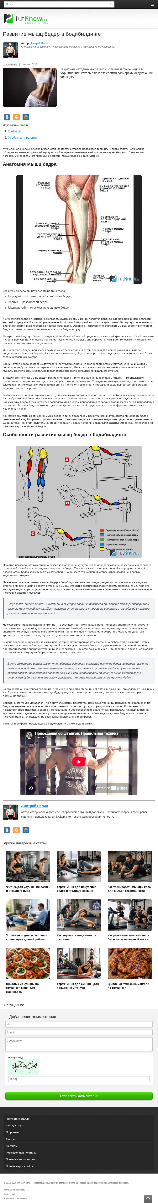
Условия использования (15, 1198)
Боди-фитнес (10, 64)
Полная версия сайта (19, 1166)
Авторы (10, 1139)
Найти (111, 4)
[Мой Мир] (26, 117)
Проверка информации (20, 1159)
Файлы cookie (10, 1194)
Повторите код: (15, 1057)
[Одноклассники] (16, 117)
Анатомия (14, 131)
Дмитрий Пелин (39, 43)
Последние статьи (17, 1118)
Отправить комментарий (79, 1096)
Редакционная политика (21, 1152)
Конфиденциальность (14, 1190)
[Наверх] (148, 1199)
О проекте (12, 1132)
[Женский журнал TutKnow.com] (26, 18)
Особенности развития (23, 137)
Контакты (11, 1145)
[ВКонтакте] (7, 117)
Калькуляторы (15, 1125)
